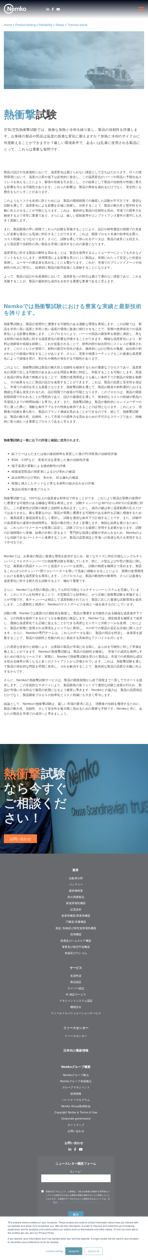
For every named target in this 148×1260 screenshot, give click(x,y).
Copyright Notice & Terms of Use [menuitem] (76, 1112)
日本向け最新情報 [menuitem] (75, 1050)
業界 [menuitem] (76, 870)
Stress (60, 25)
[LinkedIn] (47, 9)
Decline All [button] (93, 1251)
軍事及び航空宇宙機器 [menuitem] (76, 947)
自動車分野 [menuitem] (76, 878)
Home (8, 25)
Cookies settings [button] (54, 1251)
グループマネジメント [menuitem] (76, 1087)
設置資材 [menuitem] (76, 909)
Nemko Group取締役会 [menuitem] (76, 1106)
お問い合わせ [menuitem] (76, 1131)
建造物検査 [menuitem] (76, 890)
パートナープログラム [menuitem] (76, 1100)
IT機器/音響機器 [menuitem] (76, 922)
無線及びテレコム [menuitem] (76, 953)
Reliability (45, 25)
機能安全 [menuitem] (76, 1007)
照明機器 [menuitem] (76, 934)
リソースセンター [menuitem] (75, 1027)
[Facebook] (53, 9)
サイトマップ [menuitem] (76, 1125)
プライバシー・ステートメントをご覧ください (79, 1202)
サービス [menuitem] (76, 967)
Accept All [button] (74, 1251)
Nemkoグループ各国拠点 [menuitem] (76, 1081)
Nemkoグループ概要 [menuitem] (76, 1066)
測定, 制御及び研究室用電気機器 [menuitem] (76, 928)
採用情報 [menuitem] (76, 1093)
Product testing (25, 25)
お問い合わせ (20, 838)
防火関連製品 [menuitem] (76, 897)
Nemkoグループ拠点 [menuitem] (76, 1075)
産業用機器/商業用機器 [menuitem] (75, 915)
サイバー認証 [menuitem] (76, 988)
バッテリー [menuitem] (76, 884)
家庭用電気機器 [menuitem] (76, 903)
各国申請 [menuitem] (76, 976)
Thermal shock (77, 25)
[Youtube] (58, 9)
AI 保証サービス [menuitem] (76, 994)
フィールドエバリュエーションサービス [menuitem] (76, 1013)
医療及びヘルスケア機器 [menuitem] (76, 940)
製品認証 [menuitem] (76, 982)
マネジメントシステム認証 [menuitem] (76, 1000)
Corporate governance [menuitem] (76, 1118)
